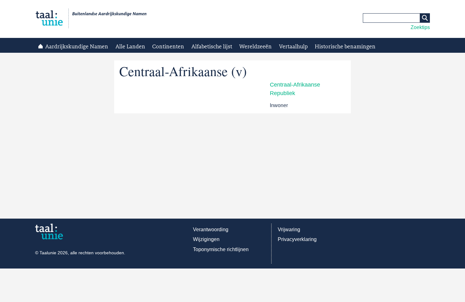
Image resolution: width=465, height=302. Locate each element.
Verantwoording (210, 229)
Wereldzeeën (255, 47)
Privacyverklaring (297, 239)
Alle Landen (130, 47)
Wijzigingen (206, 239)
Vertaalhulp (293, 47)
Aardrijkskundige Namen (76, 47)
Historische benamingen (345, 47)
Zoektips (420, 27)
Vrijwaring (289, 229)
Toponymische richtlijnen (221, 249)
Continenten (168, 47)
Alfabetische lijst (211, 47)
